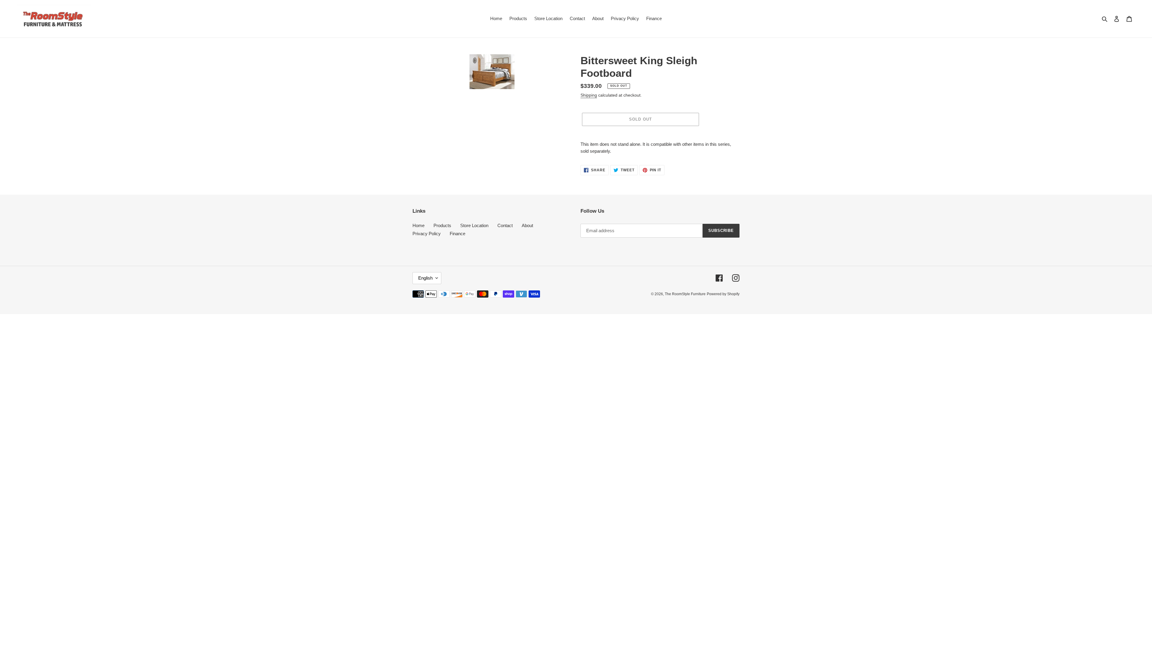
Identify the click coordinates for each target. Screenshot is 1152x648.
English (425, 277)
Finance (457, 233)
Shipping (588, 95)
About (527, 225)
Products (442, 225)
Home (418, 225)
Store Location (474, 225)
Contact (505, 225)
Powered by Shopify (723, 294)
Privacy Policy (426, 233)
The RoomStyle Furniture (685, 294)
